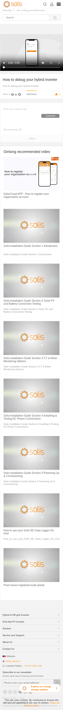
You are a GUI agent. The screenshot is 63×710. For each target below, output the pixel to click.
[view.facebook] (12, 94)
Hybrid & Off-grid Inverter (16, 615)
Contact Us (8, 648)
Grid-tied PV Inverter (13, 621)
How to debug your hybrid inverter (31, 10)
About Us (7, 642)
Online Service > (13, 661)
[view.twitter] (19, 94)
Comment (50, 116)
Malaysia (11, 656)
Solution (7, 628)
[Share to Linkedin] (15, 94)
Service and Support (13, 635)
